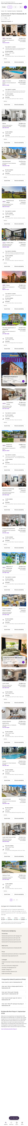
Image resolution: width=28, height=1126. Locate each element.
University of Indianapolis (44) (9, 967)
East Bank (9, 38)
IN (5, 11)
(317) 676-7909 (5, 879)
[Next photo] (25, 30)
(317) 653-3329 (5, 572)
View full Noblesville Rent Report (9, 1029)
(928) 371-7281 (5, 289)
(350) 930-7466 (5, 165)
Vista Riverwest (6, 161)
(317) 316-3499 (5, 494)
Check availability (19, 62)
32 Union (8, 81)
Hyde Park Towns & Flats (9, 837)
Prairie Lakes (9, 242)
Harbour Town (6, 875)
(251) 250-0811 (5, 765)
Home (2, 11)
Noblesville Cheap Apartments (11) (10, 955)
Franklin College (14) (6, 969)
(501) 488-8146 (5, 687)
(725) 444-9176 (5, 42)
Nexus (8, 285)
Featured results (6, 21)
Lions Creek (5, 683)
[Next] (25, 7)
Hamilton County (11, 11)
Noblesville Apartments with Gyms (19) (11, 937)
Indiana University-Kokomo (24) (9, 971)
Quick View (7, 62)
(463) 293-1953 (5, 841)
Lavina (4, 761)
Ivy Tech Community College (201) (10, 965)
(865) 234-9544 (5, 450)
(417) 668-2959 (5, 333)
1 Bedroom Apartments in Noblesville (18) (11, 947)
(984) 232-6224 (5, 206)
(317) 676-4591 (5, 532)
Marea (4, 123)
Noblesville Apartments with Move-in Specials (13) (14, 953)
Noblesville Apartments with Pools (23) (11, 939)
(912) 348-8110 (5, 127)
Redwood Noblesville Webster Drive (10, 446)
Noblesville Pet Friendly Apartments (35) (11, 941)
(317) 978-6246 (5, 727)
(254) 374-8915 (5, 85)
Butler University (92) (7, 973)
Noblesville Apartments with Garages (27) (12, 935)
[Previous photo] (3, 30)
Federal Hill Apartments (8, 528)
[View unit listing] (23, 381)
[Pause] (25, 354)
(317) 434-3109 (5, 408)
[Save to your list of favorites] (23, 26)
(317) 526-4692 (5, 614)
